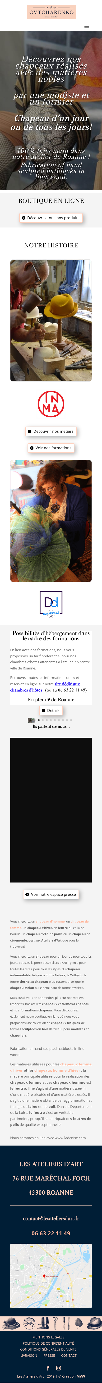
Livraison (28, 1355)
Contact (69, 1355)
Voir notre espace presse (53, 894)
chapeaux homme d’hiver (57, 1070)
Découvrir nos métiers (53, 431)
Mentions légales (48, 1337)
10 (67, 720)
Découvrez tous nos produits (53, 217)
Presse (49, 1355)
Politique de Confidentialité (48, 1343)
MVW (81, 1376)
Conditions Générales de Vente (48, 1349)
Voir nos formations (53, 447)
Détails (53, 710)
